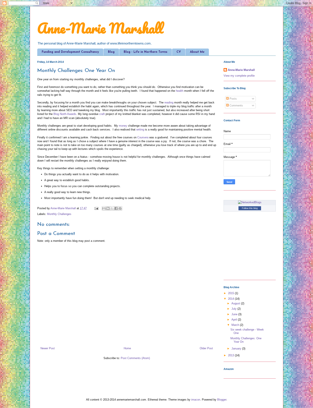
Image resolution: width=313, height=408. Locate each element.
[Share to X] (112, 208)
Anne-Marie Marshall (100, 28)
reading (168, 102)
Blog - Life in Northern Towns (145, 52)
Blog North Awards (64, 114)
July (234, 308)
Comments (236, 105)
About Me (197, 52)
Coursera (142, 137)
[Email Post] (96, 208)
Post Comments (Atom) (135, 358)
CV (179, 52)
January (236, 348)
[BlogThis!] (108, 208)
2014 (231, 298)
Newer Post (47, 348)
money (123, 125)
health (179, 90)
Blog (111, 52)
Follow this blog (250, 208)
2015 (231, 293)
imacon (195, 399)
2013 (231, 355)
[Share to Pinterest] (120, 208)
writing (140, 129)
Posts (233, 98)
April (234, 319)
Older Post (206, 348)
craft (102, 114)
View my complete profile (239, 75)
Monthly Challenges (59, 214)
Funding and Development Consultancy (70, 52)
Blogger (221, 399)
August (236, 303)
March (235, 324)
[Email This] (104, 208)
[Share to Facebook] (116, 208)
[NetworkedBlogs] (249, 202)
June (234, 314)
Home (127, 348)
